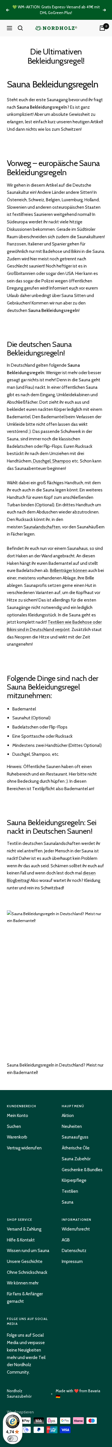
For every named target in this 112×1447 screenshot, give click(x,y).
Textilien (70, 1191)
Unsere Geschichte (25, 1261)
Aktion (68, 1115)
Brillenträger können (68, 570)
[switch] (12, 1439)
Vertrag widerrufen (24, 1148)
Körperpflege (74, 1180)
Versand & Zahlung (24, 1229)
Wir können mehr (22, 1283)
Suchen (14, 1126)
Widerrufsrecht (76, 1229)
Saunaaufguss (75, 1137)
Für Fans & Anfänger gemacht (25, 1297)
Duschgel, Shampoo (52, 461)
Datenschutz (74, 1250)
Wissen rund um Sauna (28, 1250)
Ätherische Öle (76, 1148)
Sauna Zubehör (76, 1158)
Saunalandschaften (42, 527)
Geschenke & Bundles (82, 1169)
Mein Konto (17, 1115)
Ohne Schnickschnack (27, 1272)
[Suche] (20, 28)
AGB (66, 1240)
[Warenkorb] (102, 28)
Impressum (72, 1261)
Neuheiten (72, 1126)
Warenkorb (17, 1137)
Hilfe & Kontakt (21, 1240)
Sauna (68, 1202)
